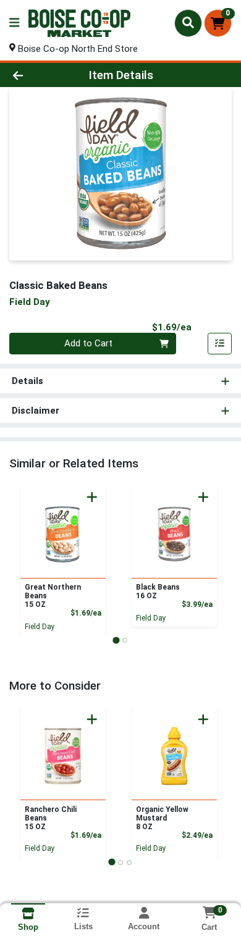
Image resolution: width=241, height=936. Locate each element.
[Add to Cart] (92, 497)
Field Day (40, 626)
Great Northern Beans (53, 596)
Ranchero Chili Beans (51, 818)
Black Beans (158, 591)
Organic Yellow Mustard (162, 818)
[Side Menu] (14, 23)
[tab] (115, 640)
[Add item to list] (220, 344)
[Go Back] (37, 75)
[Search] (188, 22)
